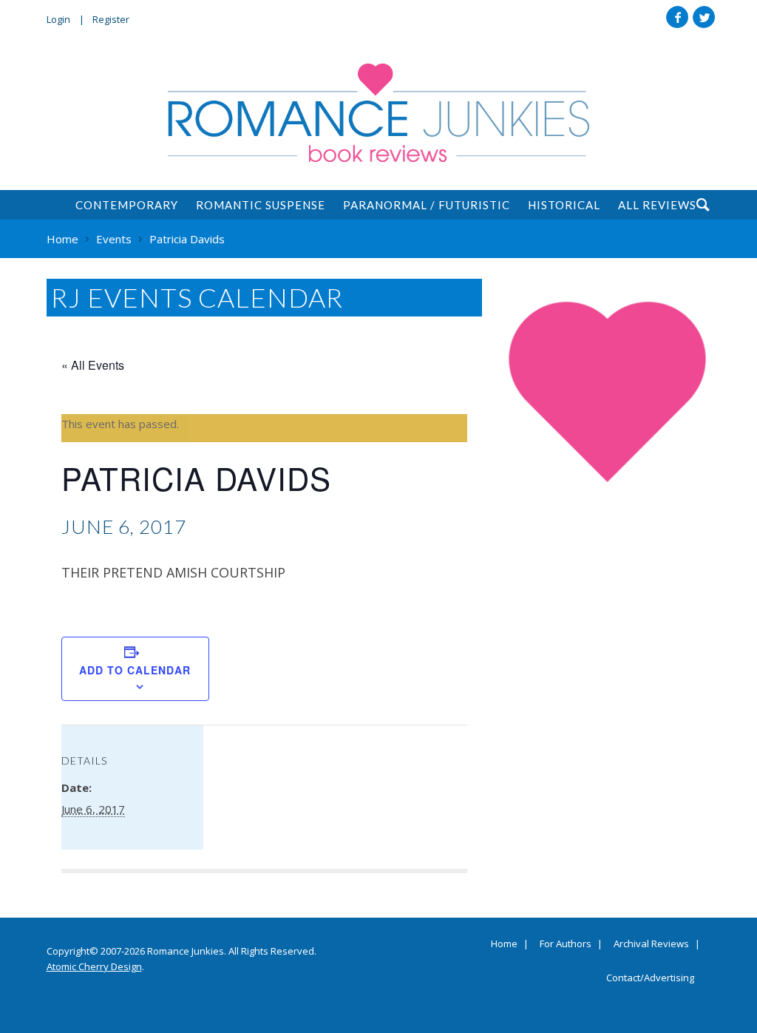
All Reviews (657, 204)
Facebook (677, 17)
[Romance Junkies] (378, 113)
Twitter (704, 17)
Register (110, 19)
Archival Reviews (651, 944)
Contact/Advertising (650, 978)
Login (58, 19)
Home (504, 944)
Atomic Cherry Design (94, 966)
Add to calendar (135, 670)
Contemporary (126, 204)
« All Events (92, 364)
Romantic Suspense (260, 204)
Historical (564, 204)
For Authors (565, 944)
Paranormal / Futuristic (426, 204)
